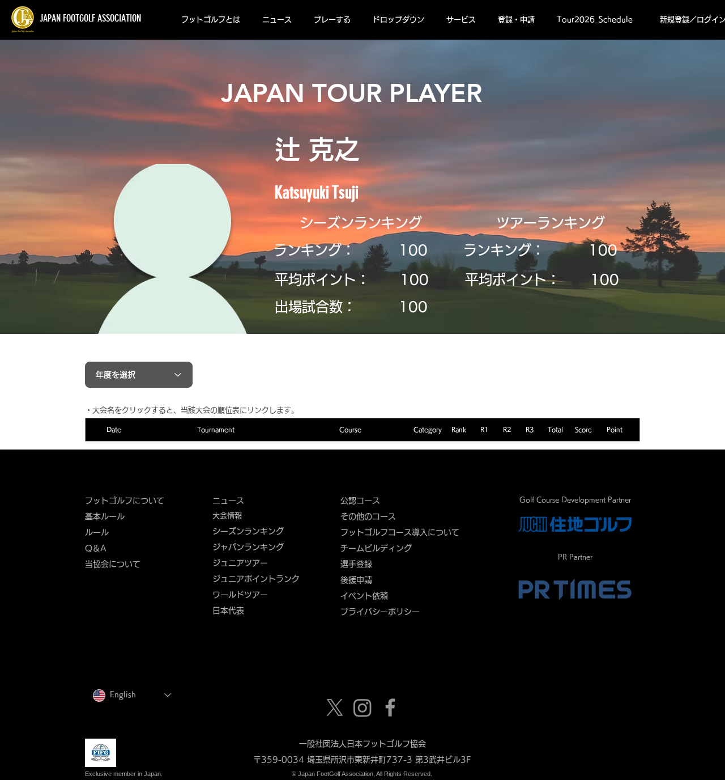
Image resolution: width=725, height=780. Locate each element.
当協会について (116, 564)
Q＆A (95, 548)
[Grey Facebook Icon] (390, 707)
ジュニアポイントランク (256, 579)
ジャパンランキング (248, 547)
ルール (97, 532)
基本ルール (105, 516)
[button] (210, 19)
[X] (335, 707)
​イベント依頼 (364, 596)
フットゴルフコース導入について (403, 532)
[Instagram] (362, 707)
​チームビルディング (376, 548)
